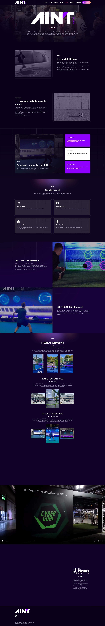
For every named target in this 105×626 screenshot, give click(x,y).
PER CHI (61, 2)
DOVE (67, 2)
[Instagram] (16, 616)
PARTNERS (78, 2)
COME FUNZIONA (54, 2)
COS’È (46, 2)
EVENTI (72, 2)
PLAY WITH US (52, 27)
